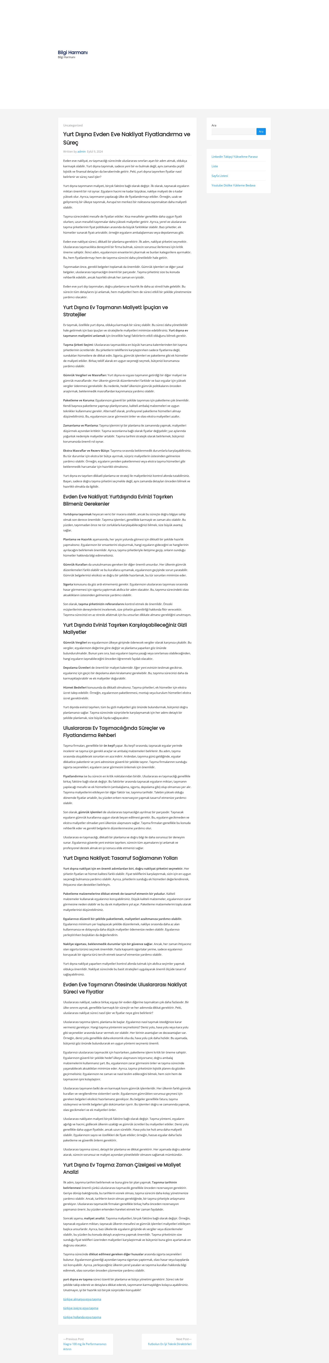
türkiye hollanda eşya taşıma (82, 1317)
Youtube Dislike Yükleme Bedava (233, 185)
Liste (215, 166)
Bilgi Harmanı (73, 52)
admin (81, 151)
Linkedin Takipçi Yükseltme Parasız (235, 156)
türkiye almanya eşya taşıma (82, 1299)
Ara (214, 125)
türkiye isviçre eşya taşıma (80, 1308)
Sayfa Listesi (220, 176)
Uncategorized (73, 125)
